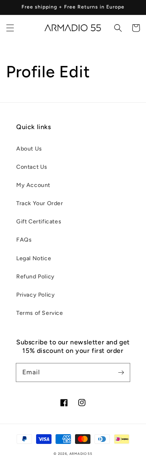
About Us (29, 148)
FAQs (24, 239)
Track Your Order (39, 203)
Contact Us (31, 166)
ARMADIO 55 (80, 454)
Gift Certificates (38, 221)
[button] (10, 28)
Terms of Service (39, 313)
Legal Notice (33, 258)
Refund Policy (35, 276)
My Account (33, 185)
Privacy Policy (35, 294)
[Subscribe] (121, 372)
